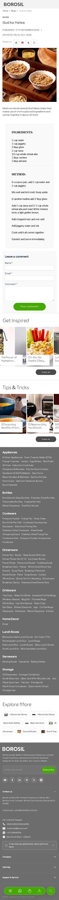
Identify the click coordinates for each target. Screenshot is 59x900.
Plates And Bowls (26, 563)
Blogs (13, 11)
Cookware (7, 542)
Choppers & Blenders (13, 469)
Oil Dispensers (9, 675)
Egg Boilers (35, 461)
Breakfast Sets (10, 567)
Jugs (35, 607)
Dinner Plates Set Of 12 (14, 559)
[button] (29, 891)
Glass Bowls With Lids (34, 555)
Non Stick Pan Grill (11, 522)
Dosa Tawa (40, 519)
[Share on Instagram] (22, 42)
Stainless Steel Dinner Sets (35, 582)
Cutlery (42, 575)
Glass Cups (40, 603)
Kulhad (49, 611)
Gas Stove (37, 473)
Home (5, 11)
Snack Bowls (9, 575)
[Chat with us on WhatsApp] (19, 891)
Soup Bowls (30, 575)
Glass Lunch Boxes (44, 645)
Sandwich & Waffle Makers (16, 473)
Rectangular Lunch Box (14, 641)
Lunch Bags (34, 641)
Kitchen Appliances (12, 457)
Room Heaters (9, 485)
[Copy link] (34, 42)
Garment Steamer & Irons (29, 481)
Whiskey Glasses (11, 599)
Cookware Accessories (35, 522)
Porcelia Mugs (39, 599)
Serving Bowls (9, 662)
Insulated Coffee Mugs (44, 595)
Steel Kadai (37, 530)
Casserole (24, 662)
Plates (23, 567)
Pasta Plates (9, 563)
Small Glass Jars (10, 678)
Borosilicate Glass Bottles (15, 498)
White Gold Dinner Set (39, 567)
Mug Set (25, 599)
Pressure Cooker (11, 519)
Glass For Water (22, 595)
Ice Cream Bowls (36, 559)
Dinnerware (48, 579)
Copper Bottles (32, 502)
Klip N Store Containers (14, 686)
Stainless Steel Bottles (43, 498)
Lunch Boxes (26, 645)
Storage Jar (37, 682)
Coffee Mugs (46, 607)
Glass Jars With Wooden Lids (35, 678)
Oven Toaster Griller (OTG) (37, 457)
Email (8, 273)
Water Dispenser (11, 506)
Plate (20, 575)
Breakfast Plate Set (35, 571)
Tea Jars (25, 682)
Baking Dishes (38, 662)
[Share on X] (28, 42)
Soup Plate (17, 571)
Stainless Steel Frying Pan (34, 534)
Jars (54, 678)
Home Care (8, 481)
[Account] (39, 891)
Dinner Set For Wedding (28, 579)
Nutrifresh (48, 461)
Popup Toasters (11, 461)
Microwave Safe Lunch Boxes (17, 637)
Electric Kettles (39, 477)
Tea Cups (7, 595)
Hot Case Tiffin (42, 637)
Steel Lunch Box (10, 649)
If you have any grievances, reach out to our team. (28, 845)
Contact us (7, 792)
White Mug (8, 603)
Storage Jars (9, 690)
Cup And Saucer (23, 603)
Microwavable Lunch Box (34, 649)
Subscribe (48, 770)
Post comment (29, 306)
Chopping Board (11, 534)
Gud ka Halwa (25, 11)
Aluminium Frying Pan (26, 526)
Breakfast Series (11, 582)
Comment (11, 284)
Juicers (24, 461)
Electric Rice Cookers (37, 469)
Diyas (5, 624)
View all (46, 372)
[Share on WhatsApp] (16, 42)
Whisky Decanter (23, 607)
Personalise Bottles (12, 502)
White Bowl (8, 579)
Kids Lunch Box (10, 645)
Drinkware (20, 611)
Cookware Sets (10, 538)
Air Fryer (6, 465)
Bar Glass (7, 607)
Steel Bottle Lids (30, 506)
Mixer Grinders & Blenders (15, 477)
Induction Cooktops (22, 465)
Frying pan (26, 519)
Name (9, 263)
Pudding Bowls (44, 563)
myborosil (13, 897)
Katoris (6, 571)
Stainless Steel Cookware (15, 530)
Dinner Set (7, 555)
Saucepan (7, 526)
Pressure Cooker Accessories (35, 538)
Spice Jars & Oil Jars (38, 686)
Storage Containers (29, 675)
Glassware (7, 611)
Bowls (18, 555)
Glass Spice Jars (10, 682)
